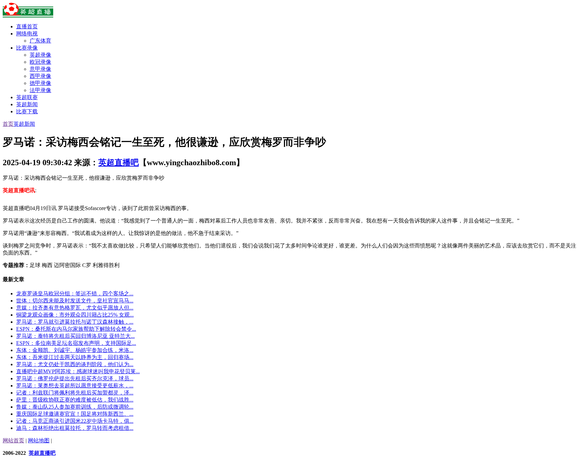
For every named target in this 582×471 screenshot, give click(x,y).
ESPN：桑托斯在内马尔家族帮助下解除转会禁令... (76, 329)
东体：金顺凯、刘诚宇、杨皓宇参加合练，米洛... (74, 350)
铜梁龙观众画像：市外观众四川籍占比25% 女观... (75, 315)
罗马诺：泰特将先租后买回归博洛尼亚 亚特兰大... (75, 336)
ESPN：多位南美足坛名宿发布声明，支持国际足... (76, 343)
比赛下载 (27, 111)
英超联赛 (27, 97)
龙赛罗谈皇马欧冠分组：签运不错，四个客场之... (74, 293)
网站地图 (39, 440)
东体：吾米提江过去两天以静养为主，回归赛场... (74, 357)
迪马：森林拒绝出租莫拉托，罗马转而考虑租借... (74, 428)
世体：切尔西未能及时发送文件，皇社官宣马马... (74, 300)
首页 (8, 124)
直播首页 (27, 26)
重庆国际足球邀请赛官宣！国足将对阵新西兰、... (74, 414)
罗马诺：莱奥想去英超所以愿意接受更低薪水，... (74, 385)
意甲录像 (40, 69)
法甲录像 (40, 90)
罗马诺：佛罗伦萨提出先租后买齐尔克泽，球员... (74, 378)
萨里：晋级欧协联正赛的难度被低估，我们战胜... (74, 400)
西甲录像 (40, 76)
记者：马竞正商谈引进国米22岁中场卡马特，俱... (74, 421)
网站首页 (13, 440)
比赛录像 (27, 48)
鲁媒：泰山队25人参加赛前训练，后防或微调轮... (74, 407)
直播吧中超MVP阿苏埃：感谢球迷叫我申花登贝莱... (78, 371)
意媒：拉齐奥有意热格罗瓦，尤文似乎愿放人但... (74, 308)
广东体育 (40, 40)
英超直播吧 (118, 162)
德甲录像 (40, 83)
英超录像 (40, 55)
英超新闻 (27, 104)
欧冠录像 (40, 62)
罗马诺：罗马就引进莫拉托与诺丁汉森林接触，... (74, 322)
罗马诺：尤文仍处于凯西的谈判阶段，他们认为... (74, 364)
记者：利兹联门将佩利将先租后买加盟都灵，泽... (74, 392)
